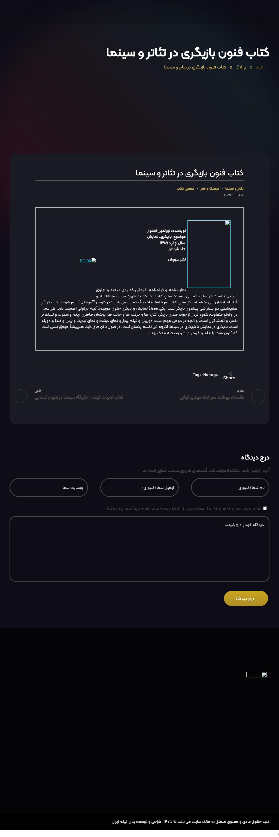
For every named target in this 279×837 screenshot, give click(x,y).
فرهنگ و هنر (210, 188)
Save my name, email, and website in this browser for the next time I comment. (184, 508)
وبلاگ (240, 67)
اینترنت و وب (250, 788)
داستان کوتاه (249, 747)
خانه (259, 67)
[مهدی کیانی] (258, 12)
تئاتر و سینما (234, 188)
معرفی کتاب (185, 188)
